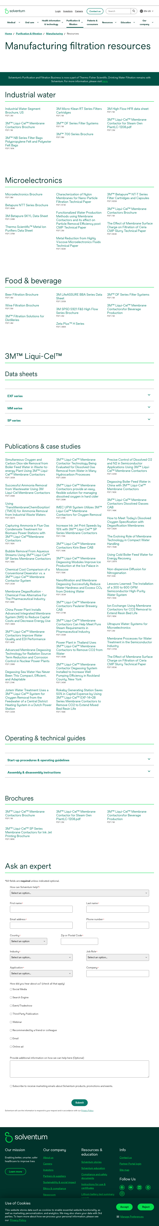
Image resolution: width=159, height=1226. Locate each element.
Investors (68, 11)
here (104, 81)
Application (17, 967)
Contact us (126, 1157)
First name (16, 903)
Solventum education (93, 1168)
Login (58, 11)
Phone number (95, 919)
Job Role (91, 951)
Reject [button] (146, 1206)
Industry (15, 951)
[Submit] (134, 11)
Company (92, 967)
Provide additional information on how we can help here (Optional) (47, 1057)
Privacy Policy (18, 1220)
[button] (130, 1216)
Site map (124, 1169)
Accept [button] (124, 1206)
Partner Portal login (130, 1163)
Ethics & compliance (54, 1188)
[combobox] (121, 11)
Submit (79, 1102)
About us (48, 1157)
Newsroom (49, 1194)
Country (15, 935)
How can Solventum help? (25, 887)
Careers (79, 11)
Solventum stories (91, 1162)
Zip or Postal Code (72, 935)
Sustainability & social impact (59, 1182)
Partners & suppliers (54, 1176)
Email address (18, 919)
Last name (92, 903)
